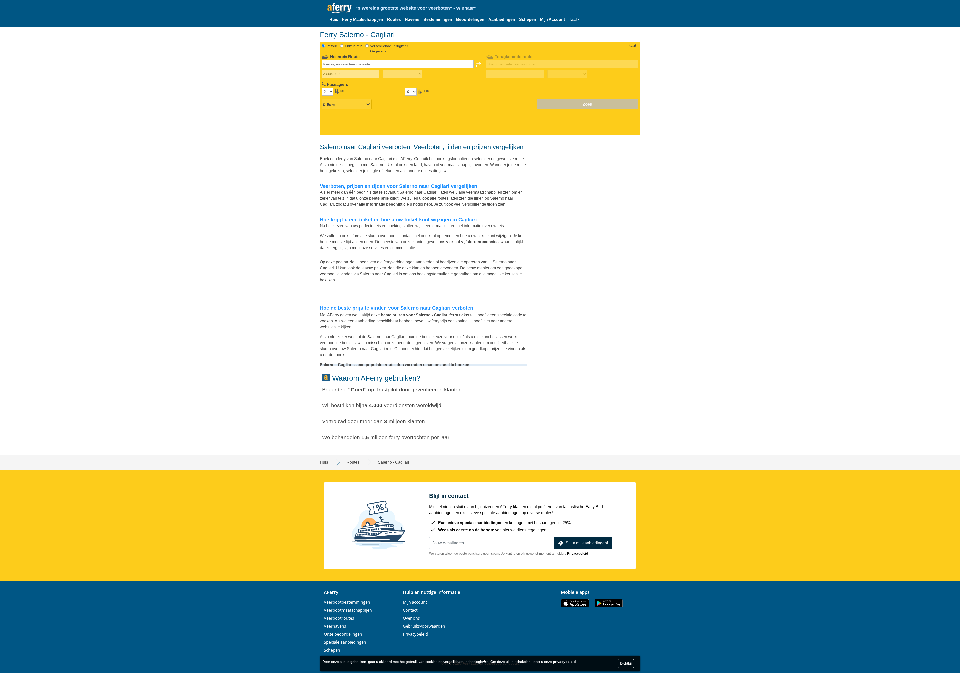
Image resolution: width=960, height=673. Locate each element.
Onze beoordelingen (343, 634)
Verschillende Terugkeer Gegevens (389, 48)
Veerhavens (335, 626)
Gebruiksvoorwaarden (424, 626)
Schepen (527, 19)
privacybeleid (564, 662)
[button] (574, 20)
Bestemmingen (438, 19)
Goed (357, 389)
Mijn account (415, 602)
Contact (410, 610)
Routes (394, 19)
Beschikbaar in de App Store (575, 603)
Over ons (411, 618)
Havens (412, 19)
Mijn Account (552, 19)
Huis (334, 19)
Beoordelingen (470, 19)
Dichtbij (626, 663)
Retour (331, 46)
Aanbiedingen (501, 19)
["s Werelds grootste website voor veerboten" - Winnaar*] (340, 8)
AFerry (331, 592)
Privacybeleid (577, 553)
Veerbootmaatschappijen (348, 610)
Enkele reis (353, 46)
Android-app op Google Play (609, 603)
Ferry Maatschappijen (362, 19)
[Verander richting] (478, 66)
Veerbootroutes (339, 618)
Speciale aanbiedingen (345, 642)
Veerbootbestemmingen (347, 602)
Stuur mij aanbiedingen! (587, 543)
